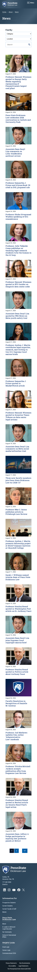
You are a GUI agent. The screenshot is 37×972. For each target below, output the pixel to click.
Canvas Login (6, 950)
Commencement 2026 (9, 953)
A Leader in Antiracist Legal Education (8, 928)
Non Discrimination (24, 963)
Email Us (4, 884)
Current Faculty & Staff (9, 909)
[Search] (29, 45)
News (17, 12)
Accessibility (12, 966)
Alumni (4, 912)
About (11, 12)
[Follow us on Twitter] (23, 890)
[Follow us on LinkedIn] (4, 891)
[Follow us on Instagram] (9, 891)
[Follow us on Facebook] (19, 891)
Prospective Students (9, 903)
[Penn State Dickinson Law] (11, 4)
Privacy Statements (11, 963)
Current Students (7, 906)
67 (25, 851)
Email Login (5, 947)
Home (4, 12)
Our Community (7, 932)
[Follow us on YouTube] (14, 891)
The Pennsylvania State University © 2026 (19, 969)
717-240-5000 (6, 882)
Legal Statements (23, 966)
